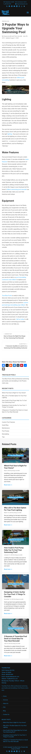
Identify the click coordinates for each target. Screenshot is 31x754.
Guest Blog (5, 425)
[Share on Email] (3, 368)
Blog (4, 711)
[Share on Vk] (25, 365)
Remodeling (5, 21)
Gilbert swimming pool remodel (16, 189)
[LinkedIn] (16, 6)
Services (5, 700)
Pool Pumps (5, 431)
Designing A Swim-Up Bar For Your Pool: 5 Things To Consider (14, 594)
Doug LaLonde (8, 36)
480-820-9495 (8, 4)
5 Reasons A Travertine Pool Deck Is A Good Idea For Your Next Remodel (15, 638)
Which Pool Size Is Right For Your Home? (14, 393)
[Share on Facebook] (3, 365)
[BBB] (21, 6)
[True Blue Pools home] (6, 12)
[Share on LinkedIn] (14, 365)
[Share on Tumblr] (18, 365)
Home (5, 696)
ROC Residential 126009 (8, 2)
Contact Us (6, 714)
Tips (3, 437)
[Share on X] (7, 365)
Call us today (20, 319)
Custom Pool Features (8, 422)
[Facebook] (9, 6)
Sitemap (4, 683)
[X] (7, 6)
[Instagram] (19, 6)
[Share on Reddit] (10, 365)
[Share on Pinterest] (21, 365)
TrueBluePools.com (12, 678)
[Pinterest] (11, 6)
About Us (5, 703)
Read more (8, 485)
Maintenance (6, 428)
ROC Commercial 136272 (21, 2)
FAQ (4, 707)
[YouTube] (14, 6)
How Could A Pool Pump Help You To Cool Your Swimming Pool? (14, 550)
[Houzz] (24, 6)
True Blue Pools (7, 295)
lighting (10, 134)
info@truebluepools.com (22, 4)
